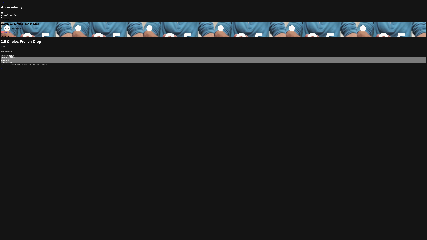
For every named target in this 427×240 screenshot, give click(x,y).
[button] (2, 13)
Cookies (18, 64)
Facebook (4, 56)
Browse (4, 15)
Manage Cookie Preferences (32, 64)
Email (12, 56)
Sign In (3, 17)
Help (3, 64)
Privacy (12, 64)
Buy (2, 32)
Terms (7, 64)
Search (10, 15)
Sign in (16, 15)
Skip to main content (8, 2)
